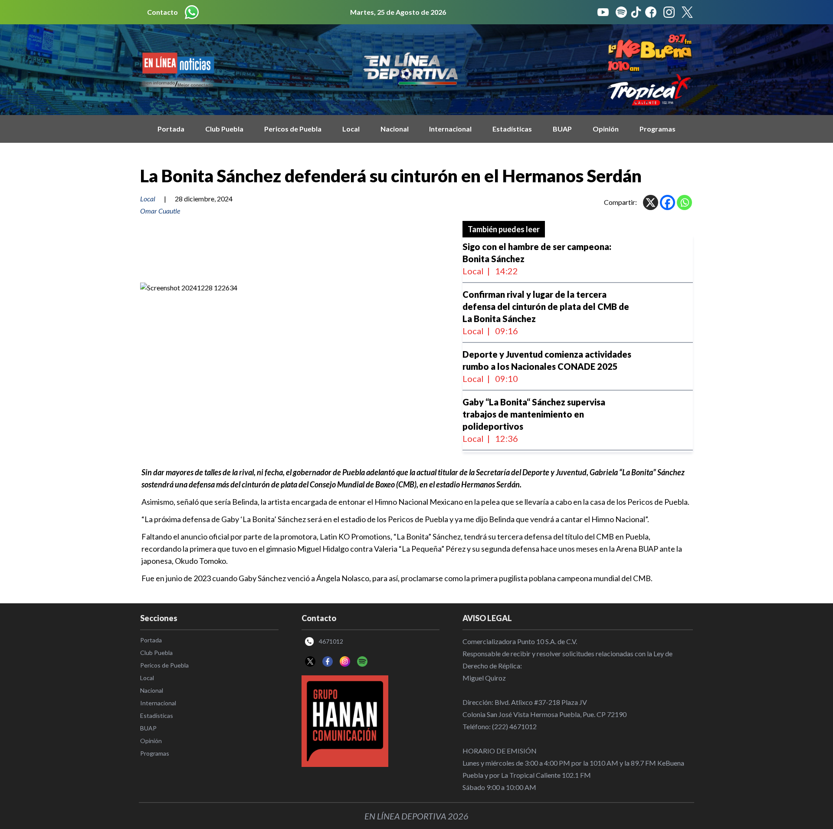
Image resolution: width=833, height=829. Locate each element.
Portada (170, 129)
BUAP (562, 129)
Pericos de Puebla (292, 129)
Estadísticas (512, 129)
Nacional (394, 129)
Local (351, 129)
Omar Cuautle (160, 211)
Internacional (450, 129)
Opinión (606, 129)
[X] (650, 202)
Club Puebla (224, 129)
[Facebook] (667, 202)
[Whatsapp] (684, 202)
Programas (658, 129)
